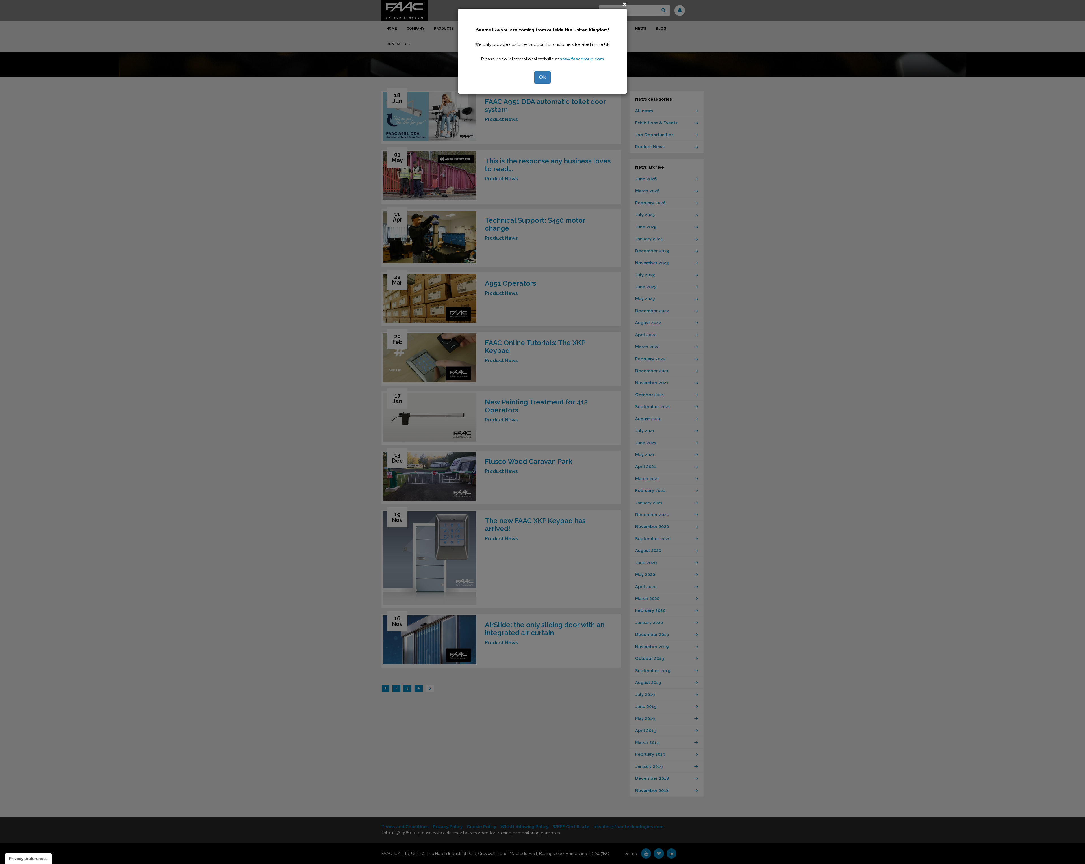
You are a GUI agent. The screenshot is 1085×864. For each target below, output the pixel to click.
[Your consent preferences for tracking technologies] (28, 858)
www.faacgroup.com (582, 59)
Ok (542, 77)
